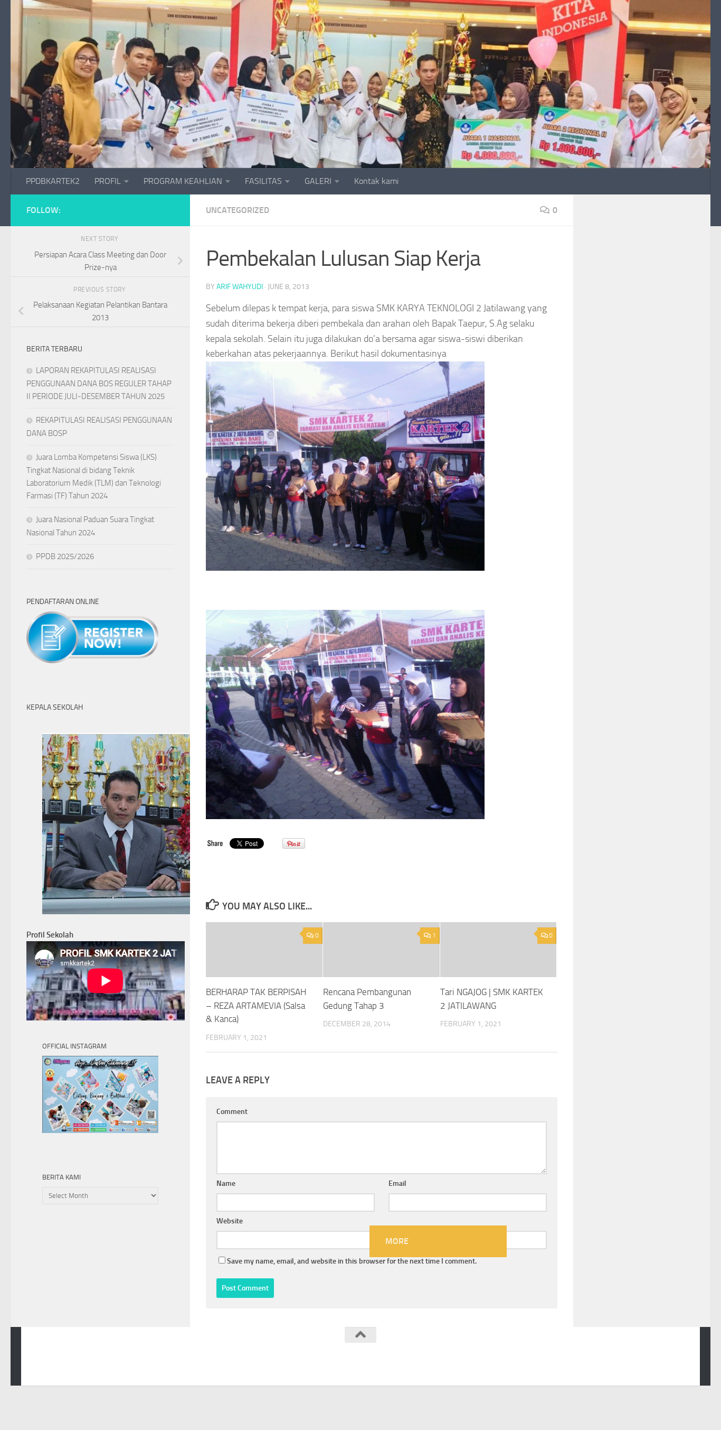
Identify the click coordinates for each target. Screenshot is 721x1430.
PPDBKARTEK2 (53, 181)
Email (397, 1183)
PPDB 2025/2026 (65, 556)
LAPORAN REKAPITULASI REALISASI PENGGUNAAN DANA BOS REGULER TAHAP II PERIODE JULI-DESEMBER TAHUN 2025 (99, 383)
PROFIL (107, 181)
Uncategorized (237, 210)
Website (229, 1221)
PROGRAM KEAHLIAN (183, 181)
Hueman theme (165, 1364)
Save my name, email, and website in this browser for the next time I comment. (352, 1261)
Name (225, 1183)
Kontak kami (376, 181)
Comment (232, 1111)
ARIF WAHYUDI (239, 286)
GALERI (318, 181)
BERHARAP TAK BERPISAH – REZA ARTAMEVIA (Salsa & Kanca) (256, 1005)
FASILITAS (263, 181)
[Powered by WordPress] (76, 1363)
